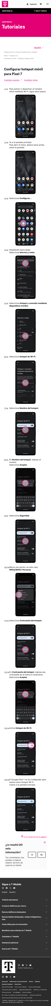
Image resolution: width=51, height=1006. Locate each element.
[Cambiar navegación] (42, 11)
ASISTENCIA (7, 11)
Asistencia (7, 22)
